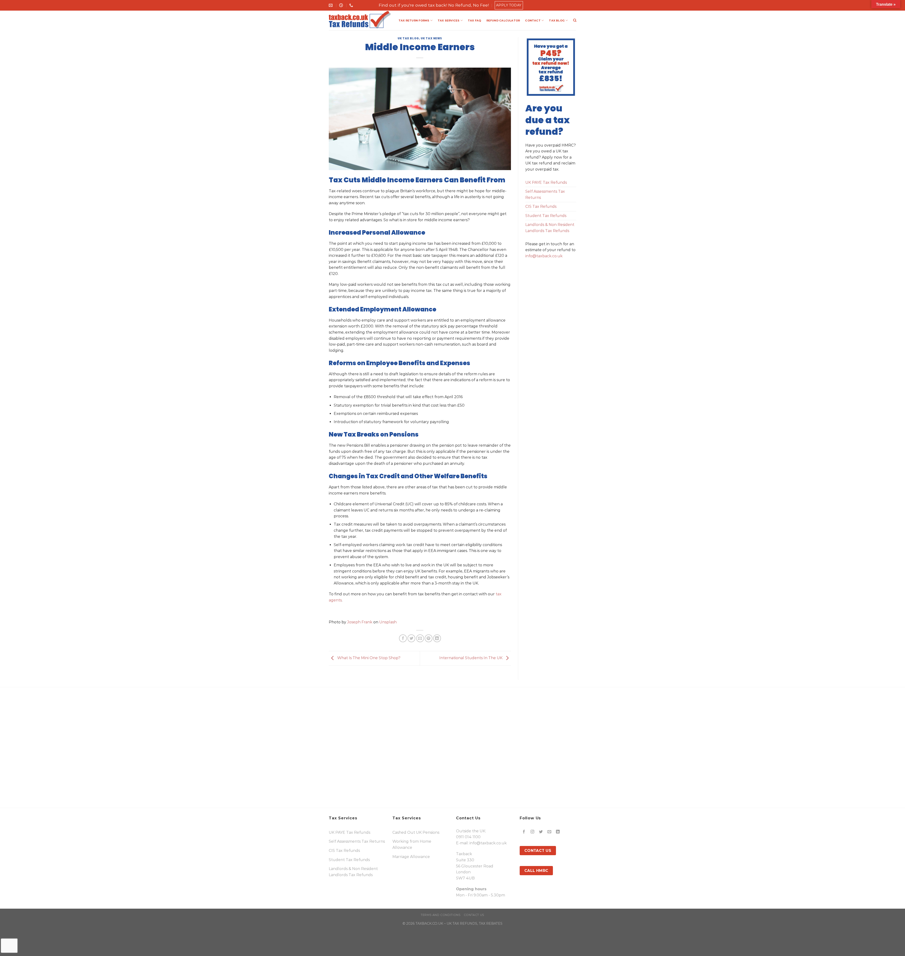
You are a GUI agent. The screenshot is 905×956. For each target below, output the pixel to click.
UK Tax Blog (408, 38)
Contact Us (474, 915)
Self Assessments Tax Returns (545, 194)
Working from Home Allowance (411, 844)
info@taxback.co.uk (544, 256)
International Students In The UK (471, 658)
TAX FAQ (474, 20)
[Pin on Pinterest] (428, 638)
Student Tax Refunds (545, 215)
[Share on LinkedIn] (437, 638)
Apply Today (509, 5)
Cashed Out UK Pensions (415, 832)
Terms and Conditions (441, 915)
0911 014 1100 (468, 837)
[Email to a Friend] (420, 638)
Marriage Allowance (411, 856)
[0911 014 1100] (351, 5)
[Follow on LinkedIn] (558, 832)
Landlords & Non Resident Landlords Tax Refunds (549, 227)
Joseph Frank (359, 622)
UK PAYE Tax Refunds (546, 182)
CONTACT (533, 20)
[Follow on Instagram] (532, 832)
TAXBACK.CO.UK (429, 923)
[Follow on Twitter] (541, 832)
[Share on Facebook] (403, 638)
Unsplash (388, 622)
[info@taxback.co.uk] (331, 5)
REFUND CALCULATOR (503, 20)
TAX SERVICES (449, 20)
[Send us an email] (549, 832)
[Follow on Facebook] (524, 832)
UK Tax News (431, 38)
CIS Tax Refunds (540, 206)
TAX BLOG (557, 20)
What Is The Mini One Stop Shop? (368, 658)
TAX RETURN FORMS (414, 20)
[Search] (574, 20)
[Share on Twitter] (411, 638)
